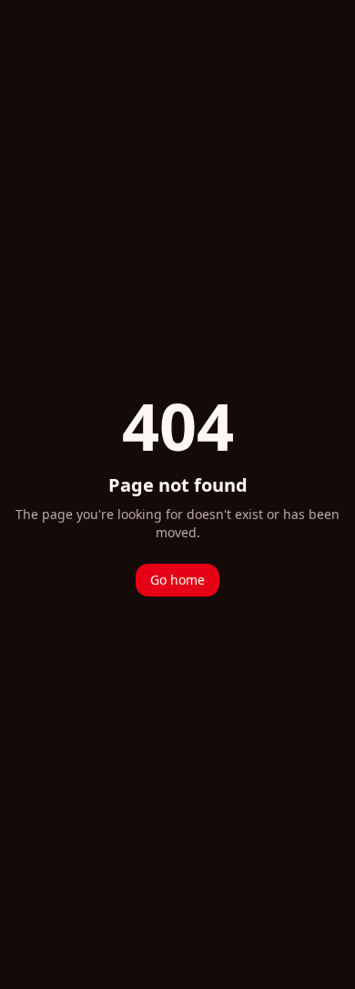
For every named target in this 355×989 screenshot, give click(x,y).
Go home (177, 579)
